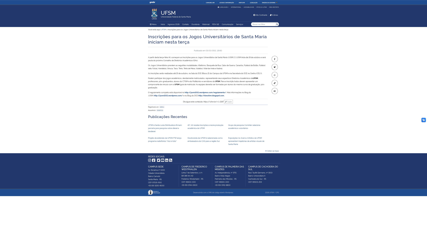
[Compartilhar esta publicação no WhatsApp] (275, 75)
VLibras (275, 15)
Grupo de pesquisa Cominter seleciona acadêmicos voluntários (244, 126)
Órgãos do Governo (268, 2)
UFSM (271, 192)
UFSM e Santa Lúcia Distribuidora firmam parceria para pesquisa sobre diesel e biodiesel (165, 128)
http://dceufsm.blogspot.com (211, 95)
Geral (162, 107)
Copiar (230, 101)
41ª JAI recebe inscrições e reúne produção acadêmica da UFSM (205, 126)
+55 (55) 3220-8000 (156, 185)
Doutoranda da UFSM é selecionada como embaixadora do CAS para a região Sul (205, 139)
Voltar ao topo (273, 151)
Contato (185, 24)
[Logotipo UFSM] (154, 13)
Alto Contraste (261, 15)
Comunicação (227, 24)
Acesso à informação (227, 2)
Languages (224, 7)
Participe (242, 2)
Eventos (160, 110)
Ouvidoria (195, 24)
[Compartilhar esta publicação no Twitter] (275, 67)
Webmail (205, 24)
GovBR (152, 2)
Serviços (239, 24)
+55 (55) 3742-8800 (222, 185)
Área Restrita (274, 7)
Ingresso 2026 (174, 24)
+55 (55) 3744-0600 (189, 185)
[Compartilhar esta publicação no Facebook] (275, 59)
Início (163, 24)
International (236, 7)
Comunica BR (210, 2)
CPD (277, 192)
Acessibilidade (249, 7)
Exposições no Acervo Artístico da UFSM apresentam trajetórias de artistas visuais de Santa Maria (246, 141)
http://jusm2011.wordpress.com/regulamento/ (205, 92)
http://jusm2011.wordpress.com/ (168, 95)
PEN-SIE (215, 24)
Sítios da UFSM (261, 7)
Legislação (253, 2)
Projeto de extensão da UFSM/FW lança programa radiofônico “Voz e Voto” (164, 139)
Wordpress (229, 192)
